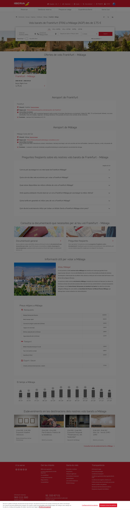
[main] (65, 505)
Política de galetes (45, 507)
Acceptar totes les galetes (108, 505)
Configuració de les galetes (90, 505)
